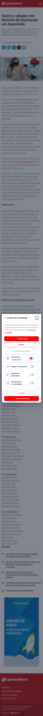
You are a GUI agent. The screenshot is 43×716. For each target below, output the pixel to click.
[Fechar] (37, 318)
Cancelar (21, 393)
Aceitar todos (23, 339)
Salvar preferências (23, 398)
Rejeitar (21, 345)
